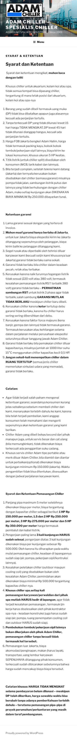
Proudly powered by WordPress (24, 733)
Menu (40, 41)
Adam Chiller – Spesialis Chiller (32, 24)
